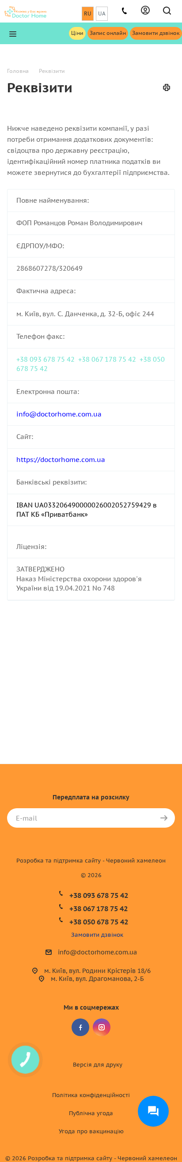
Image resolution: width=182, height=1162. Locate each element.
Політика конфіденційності (91, 1095)
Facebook (80, 1027)
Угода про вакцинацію (91, 1131)
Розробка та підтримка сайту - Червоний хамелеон (91, 860)
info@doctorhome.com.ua (97, 952)
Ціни (77, 33)
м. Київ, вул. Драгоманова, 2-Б (97, 979)
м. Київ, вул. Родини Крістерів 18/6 (97, 971)
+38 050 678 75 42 (98, 921)
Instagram (101, 1027)
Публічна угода (91, 1113)
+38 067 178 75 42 (107, 359)
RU (87, 13)
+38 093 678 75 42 (45, 359)
